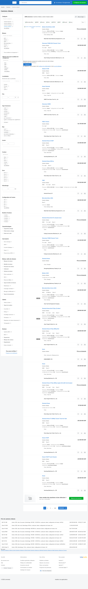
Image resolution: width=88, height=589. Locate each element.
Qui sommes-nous (5, 560)
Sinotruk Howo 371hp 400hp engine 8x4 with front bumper (57, 383)
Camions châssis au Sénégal (37, 550)
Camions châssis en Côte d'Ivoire (23, 550)
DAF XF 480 (4, 522)
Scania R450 (4, 531)
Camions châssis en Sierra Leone (8, 550)
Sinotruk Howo (46, 258)
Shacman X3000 (46, 104)
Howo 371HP (45, 437)
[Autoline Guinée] (6, 2)
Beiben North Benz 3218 (48, 27)
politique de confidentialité (44, 66)
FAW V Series (45, 121)
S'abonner (27, 64)
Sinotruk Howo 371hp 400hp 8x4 (50, 328)
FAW (43, 180)
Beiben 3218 (45, 273)
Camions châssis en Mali (49, 550)
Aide (2, 562)
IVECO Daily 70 (5, 547)
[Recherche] (20, 2)
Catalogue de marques (25, 569)
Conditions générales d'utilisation (27, 560)
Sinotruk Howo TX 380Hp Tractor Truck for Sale (54, 418)
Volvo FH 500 (5, 525)
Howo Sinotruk (46, 86)
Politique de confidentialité (26, 562)
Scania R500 (4, 537)
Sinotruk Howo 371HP (48, 140)
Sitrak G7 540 (45, 68)
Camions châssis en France (61, 550)
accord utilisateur (57, 66)
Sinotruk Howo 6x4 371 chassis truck (51, 217)
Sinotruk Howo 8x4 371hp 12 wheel (51, 308)
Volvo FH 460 (5, 528)
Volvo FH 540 (5, 544)
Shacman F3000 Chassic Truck (50, 238)
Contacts (3, 565)
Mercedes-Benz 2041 (47, 198)
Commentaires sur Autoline (26, 567)
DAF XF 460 (4, 534)
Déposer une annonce (76, 498)
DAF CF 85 (4, 541)
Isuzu (43, 349)
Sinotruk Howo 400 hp (48, 161)
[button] (81, 38)
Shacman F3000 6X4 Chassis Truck (51, 43)
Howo (43, 363)
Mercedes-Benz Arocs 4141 (49, 288)
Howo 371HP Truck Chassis (49, 457)
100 (55, 508)
